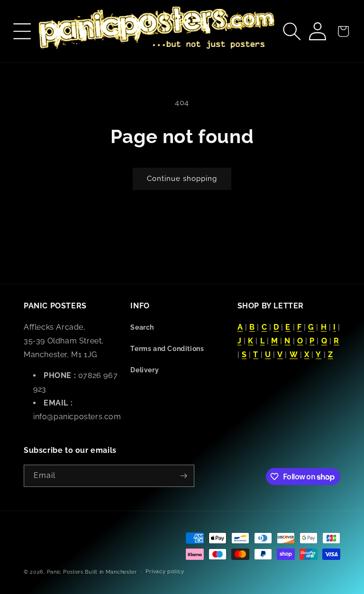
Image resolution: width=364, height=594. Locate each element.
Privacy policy (165, 571)
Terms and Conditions (167, 348)
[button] (22, 31)
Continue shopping (182, 178)
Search (142, 327)
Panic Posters (65, 572)
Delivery (144, 370)
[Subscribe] (183, 476)
